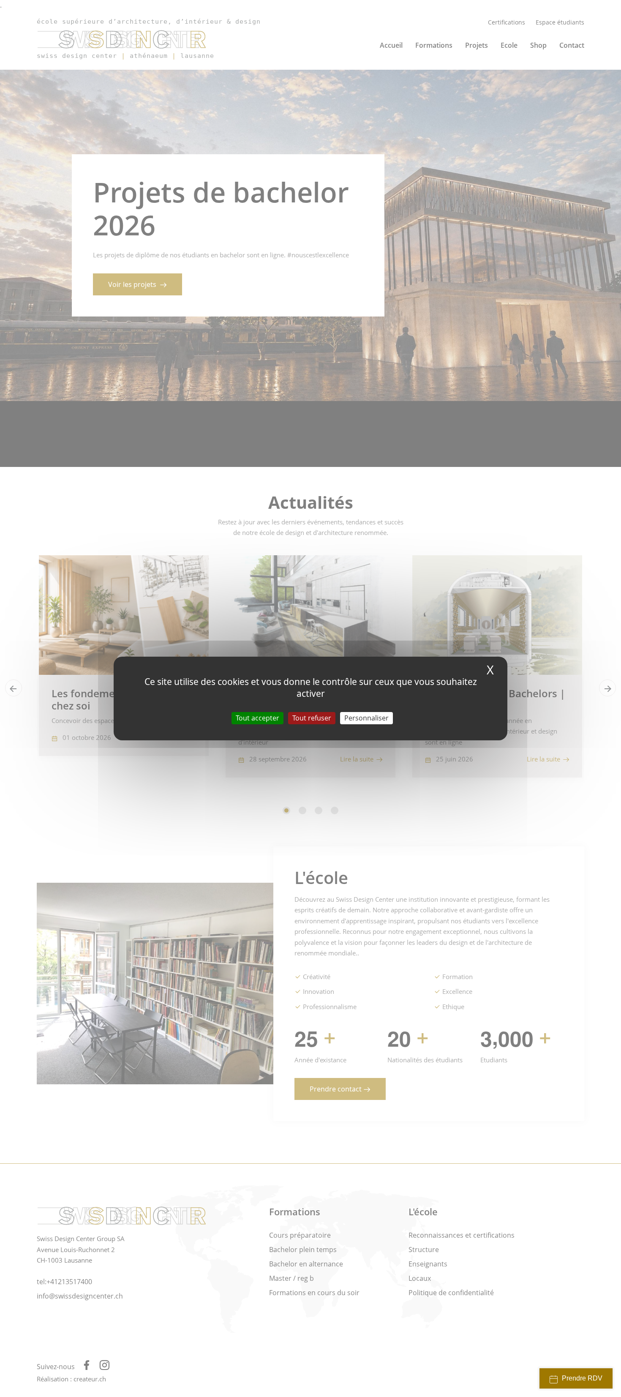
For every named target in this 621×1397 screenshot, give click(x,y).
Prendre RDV (582, 1378)
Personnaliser (366, 718)
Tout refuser (311, 718)
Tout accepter (257, 718)
